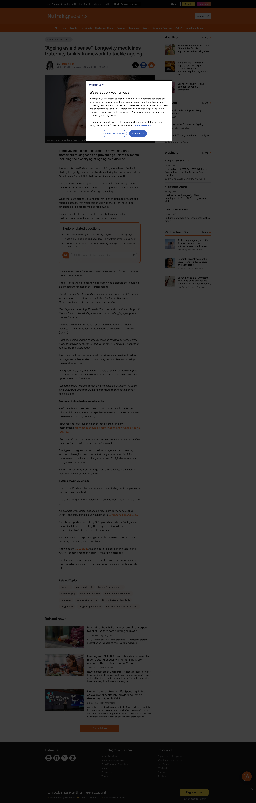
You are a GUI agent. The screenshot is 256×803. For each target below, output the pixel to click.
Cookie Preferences (114, 133)
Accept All (138, 133)
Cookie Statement (142, 125)
